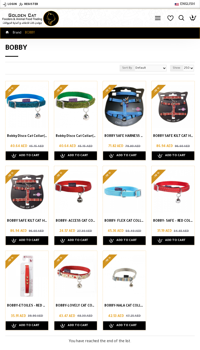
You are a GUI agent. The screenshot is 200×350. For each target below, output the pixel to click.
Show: (177, 68)
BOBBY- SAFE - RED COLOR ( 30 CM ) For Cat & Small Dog (173, 221)
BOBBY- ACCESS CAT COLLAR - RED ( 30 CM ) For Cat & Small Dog (76, 221)
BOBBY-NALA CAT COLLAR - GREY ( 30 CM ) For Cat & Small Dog (124, 306)
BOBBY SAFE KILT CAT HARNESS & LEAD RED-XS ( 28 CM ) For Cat (27, 221)
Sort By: (127, 68)
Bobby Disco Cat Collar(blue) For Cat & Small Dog (27, 136)
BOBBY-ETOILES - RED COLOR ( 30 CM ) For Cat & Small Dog (27, 306)
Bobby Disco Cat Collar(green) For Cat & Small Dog (76, 136)
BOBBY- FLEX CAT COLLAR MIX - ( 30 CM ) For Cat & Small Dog (124, 221)
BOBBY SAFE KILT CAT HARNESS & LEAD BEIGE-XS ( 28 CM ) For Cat (173, 136)
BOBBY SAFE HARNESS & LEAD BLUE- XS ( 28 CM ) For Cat (124, 136)
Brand (17, 33)
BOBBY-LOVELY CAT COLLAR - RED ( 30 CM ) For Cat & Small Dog (76, 306)
